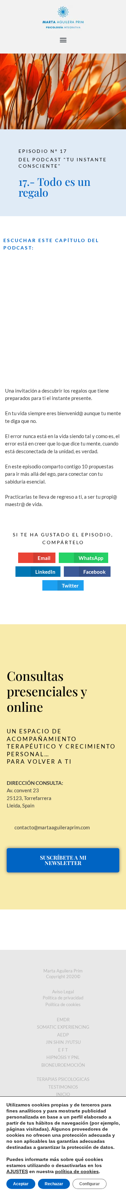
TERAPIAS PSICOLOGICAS (63, 1079)
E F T (63, 1050)
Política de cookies (63, 1004)
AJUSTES (17, 1171)
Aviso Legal (63, 991)
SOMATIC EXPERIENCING (63, 1027)
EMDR (63, 1019)
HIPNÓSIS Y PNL (63, 1057)
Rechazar (54, 1184)
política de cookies (77, 1171)
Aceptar (21, 1184)
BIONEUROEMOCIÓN (63, 1065)
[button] (63, 39)
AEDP (63, 1034)
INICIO (63, 1094)
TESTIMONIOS (63, 1087)
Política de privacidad (63, 997)
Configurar (89, 1184)
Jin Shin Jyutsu (63, 1042)
